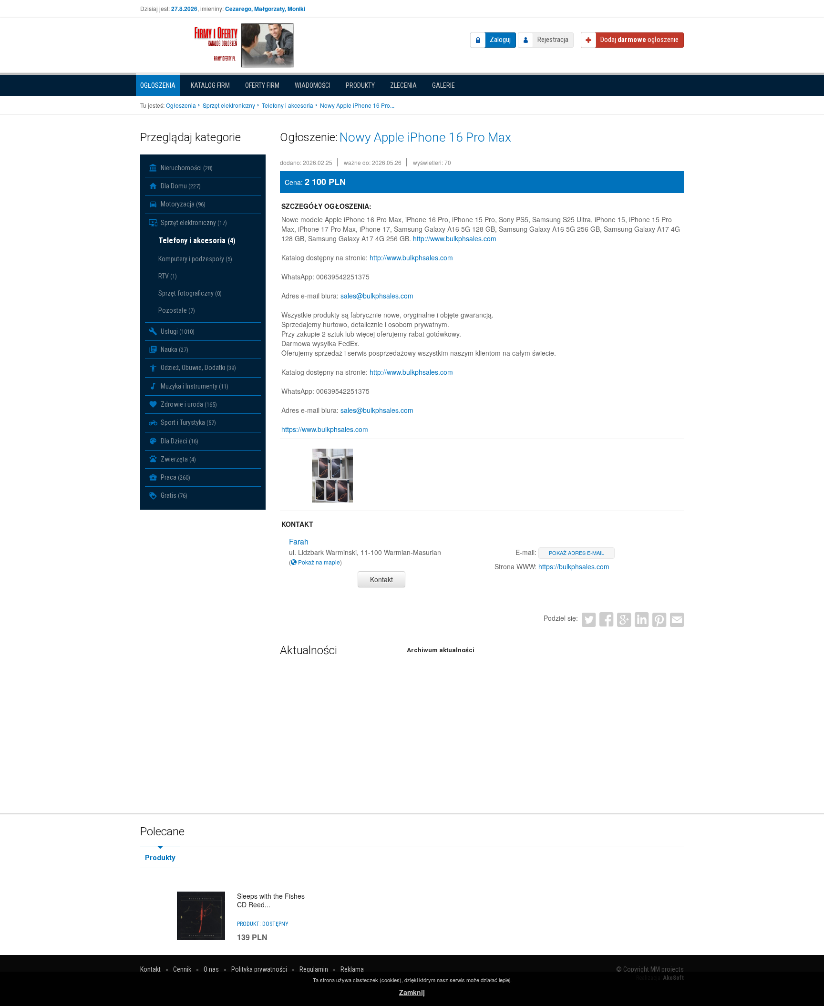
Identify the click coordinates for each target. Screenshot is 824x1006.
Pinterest (659, 619)
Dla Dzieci (178, 441)
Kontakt (381, 579)
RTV (167, 276)
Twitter (588, 619)
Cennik (182, 969)
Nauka (173, 349)
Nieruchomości (186, 168)
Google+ (624, 619)
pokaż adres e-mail (576, 552)
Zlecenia (403, 85)
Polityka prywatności (259, 969)
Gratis (173, 495)
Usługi (177, 331)
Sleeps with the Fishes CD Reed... (271, 900)
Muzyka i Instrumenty (193, 386)
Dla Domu (180, 186)
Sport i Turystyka (187, 422)
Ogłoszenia (157, 85)
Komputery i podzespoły (195, 259)
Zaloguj (500, 39)
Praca (174, 477)
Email (677, 619)
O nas (211, 969)
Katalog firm (210, 85)
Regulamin (313, 969)
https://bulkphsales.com (573, 566)
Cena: (294, 182)
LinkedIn (641, 619)
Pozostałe (176, 310)
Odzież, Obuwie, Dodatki (197, 367)
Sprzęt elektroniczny (193, 222)
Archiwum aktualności (440, 650)
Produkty (360, 85)
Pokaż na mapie (318, 562)
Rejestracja (552, 39)
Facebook (606, 619)
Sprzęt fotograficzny (190, 293)
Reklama (352, 969)
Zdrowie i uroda (188, 404)
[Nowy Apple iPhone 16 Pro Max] (332, 476)
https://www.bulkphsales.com (324, 429)
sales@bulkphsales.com (376, 295)
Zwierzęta (177, 459)
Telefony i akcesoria (197, 240)
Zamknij (412, 992)
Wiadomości (312, 85)
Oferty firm (262, 85)
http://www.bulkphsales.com (454, 238)
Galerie (443, 85)
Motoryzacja (182, 204)
